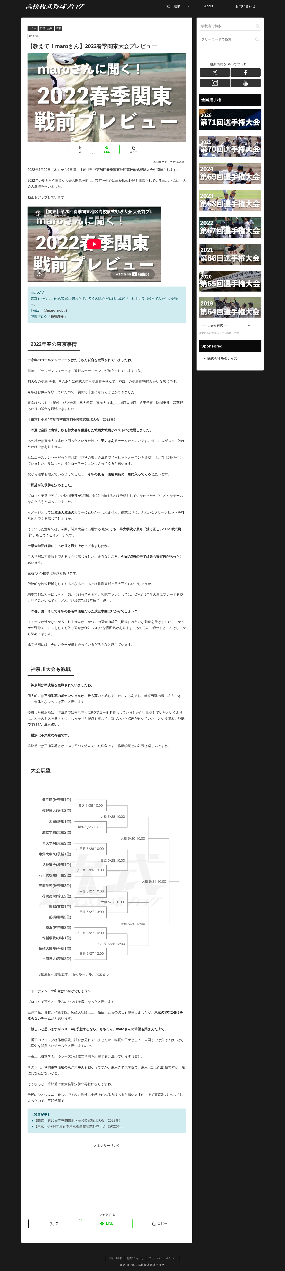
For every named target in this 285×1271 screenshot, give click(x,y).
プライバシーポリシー (163, 1258)
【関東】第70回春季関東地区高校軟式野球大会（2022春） (78, 1120)
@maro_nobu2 (55, 310)
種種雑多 (57, 316)
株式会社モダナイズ (222, 358)
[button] (133, 149)
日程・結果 (46, 28)
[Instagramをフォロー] (215, 83)
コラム (32, 28)
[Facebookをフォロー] (246, 72)
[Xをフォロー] (215, 72)
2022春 (34, 36)
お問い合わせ (135, 1258)
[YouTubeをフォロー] (246, 83)
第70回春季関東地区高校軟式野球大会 (124, 169)
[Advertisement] (67, 1178)
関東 (58, 28)
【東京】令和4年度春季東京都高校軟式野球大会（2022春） (79, 1126)
